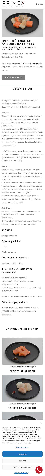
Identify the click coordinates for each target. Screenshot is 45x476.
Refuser (22, 460)
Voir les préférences (22, 467)
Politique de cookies (21, 473)
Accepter (22, 454)
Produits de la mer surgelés (31, 63)
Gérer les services (22, 447)
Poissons (16, 63)
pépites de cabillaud (22, 408)
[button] (41, 423)
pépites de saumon (22, 371)
